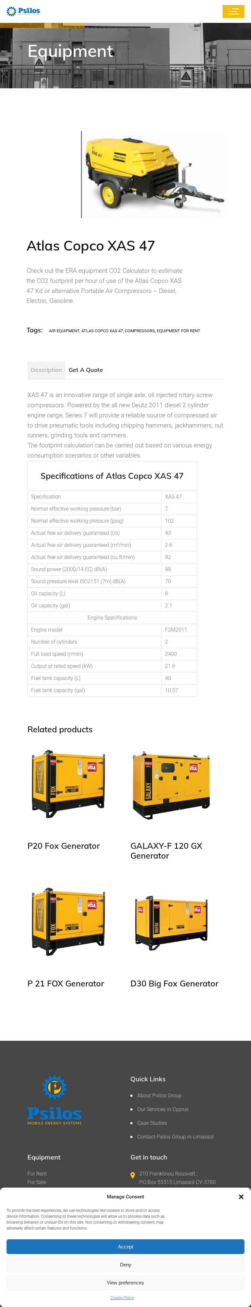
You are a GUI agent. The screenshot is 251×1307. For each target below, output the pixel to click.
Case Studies (152, 1123)
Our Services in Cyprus (163, 1109)
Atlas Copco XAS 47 (102, 330)
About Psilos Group (159, 1095)
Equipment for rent (178, 330)
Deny (125, 1264)
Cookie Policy (122, 1298)
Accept (125, 1246)
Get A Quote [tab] (86, 370)
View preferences (125, 1282)
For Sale (36, 1182)
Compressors (140, 330)
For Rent (37, 1174)
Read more (53, 817)
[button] (241, 1197)
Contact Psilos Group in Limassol (175, 1137)
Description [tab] (46, 370)
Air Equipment (64, 330)
